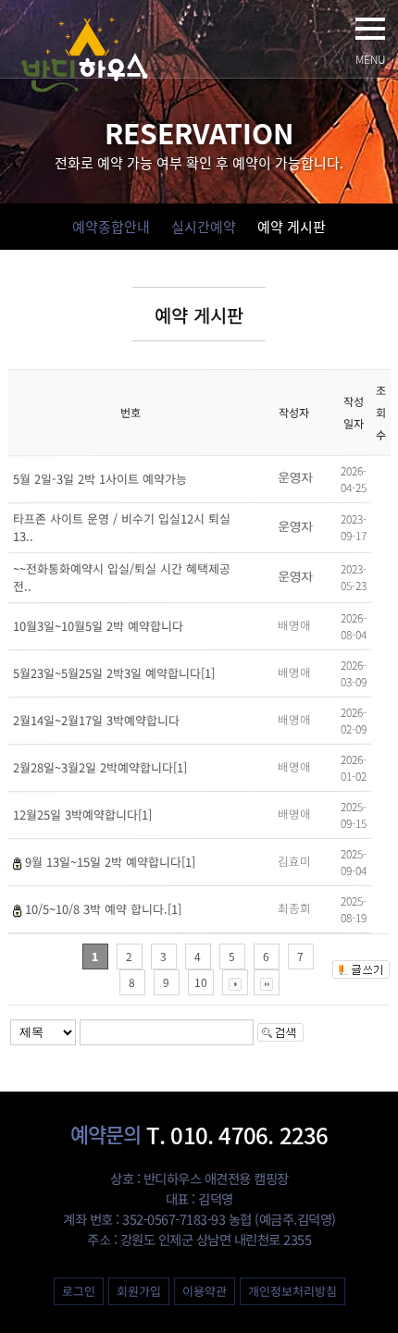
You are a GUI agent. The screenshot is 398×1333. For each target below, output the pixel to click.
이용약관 (203, 1291)
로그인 (77, 1291)
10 (200, 982)
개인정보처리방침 (291, 1291)
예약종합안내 (111, 226)
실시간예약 (203, 226)
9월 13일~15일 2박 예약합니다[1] (110, 861)
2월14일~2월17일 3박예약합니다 (96, 720)
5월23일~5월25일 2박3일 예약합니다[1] (114, 673)
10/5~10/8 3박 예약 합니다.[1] (103, 909)
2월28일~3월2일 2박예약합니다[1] (100, 767)
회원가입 (138, 1291)
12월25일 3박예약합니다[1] (82, 814)
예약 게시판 (291, 226)
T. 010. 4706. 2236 (199, 1134)
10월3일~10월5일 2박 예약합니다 (98, 626)
